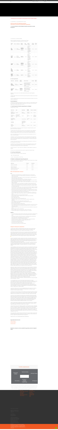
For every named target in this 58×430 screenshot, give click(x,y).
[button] (29, 429)
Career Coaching (31, 390)
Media (30, 395)
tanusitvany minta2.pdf (13, 323)
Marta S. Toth (21, 390)
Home (30, 396)
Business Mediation (22, 395)
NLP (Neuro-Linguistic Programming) (24, 391)
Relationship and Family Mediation (23, 394)
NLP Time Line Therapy (32, 391)
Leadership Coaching (31, 394)
